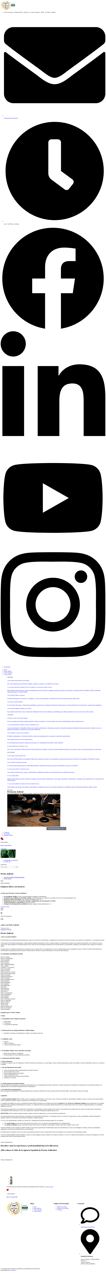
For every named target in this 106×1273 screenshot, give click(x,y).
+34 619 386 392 (6, 845)
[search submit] (17, 867)
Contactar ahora (49, 1187)
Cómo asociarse (8, 672)
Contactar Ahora (5, 906)
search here (4, 864)
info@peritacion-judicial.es (11, 118)
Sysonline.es (13, 1270)
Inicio (5, 669)
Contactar (6, 832)
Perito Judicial (7, 671)
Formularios (7, 667)
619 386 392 (7, 861)
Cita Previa (3, 848)
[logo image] (8, 857)
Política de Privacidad (62, 1208)
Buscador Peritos (8, 835)
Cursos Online (37, 1211)
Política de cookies (62, 1207)
